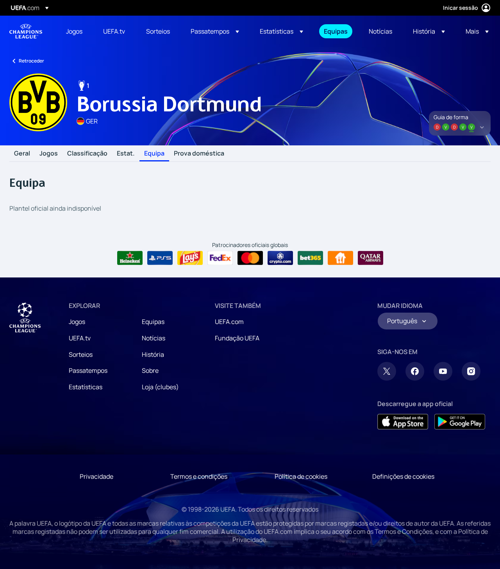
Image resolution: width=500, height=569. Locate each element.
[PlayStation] (160, 258)
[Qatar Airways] (370, 258)
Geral (22, 153)
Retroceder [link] (31, 60)
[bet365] (310, 258)
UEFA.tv (80, 338)
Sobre (150, 370)
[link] (74, 31)
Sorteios (81, 354)
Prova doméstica (199, 153)
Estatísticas (85, 387)
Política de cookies (301, 476)
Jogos (48, 153)
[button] (215, 31)
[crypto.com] (280, 258)
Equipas (153, 321)
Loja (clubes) (160, 387)
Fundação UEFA (237, 338)
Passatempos (88, 370)
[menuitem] (75, 31)
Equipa (154, 153)
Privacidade (96, 476)
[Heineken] (130, 258)
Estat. (126, 153)
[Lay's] (190, 258)
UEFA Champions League (25, 31)
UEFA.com (229, 321)
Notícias (153, 338)
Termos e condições (198, 476)
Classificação (87, 153)
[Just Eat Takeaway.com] (340, 258)
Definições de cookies (403, 476)
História (153, 354)
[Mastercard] (250, 258)
